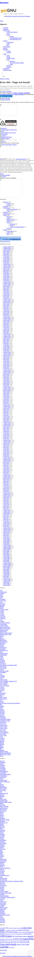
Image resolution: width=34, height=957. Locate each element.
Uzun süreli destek (8, 944)
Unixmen (2, 898)
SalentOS (2, 830)
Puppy (1, 814)
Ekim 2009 (6, 542)
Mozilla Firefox (4, 751)
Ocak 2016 (6, 432)
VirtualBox (3, 904)
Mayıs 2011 (6, 514)
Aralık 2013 (6, 469)
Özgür (27, 944)
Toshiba (2, 887)
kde (14, 939)
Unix (27, 942)
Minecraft (12, 61)
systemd (2, 874)
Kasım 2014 (6, 453)
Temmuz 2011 (7, 512)
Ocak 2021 (6, 345)
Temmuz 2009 (7, 547)
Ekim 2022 (6, 314)
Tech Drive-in (3, 879)
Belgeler (5, 49)
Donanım (5, 29)
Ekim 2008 (6, 560)
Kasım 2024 (6, 277)
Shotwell (2, 844)
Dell (1, 637)
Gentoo (2, 669)
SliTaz (1, 852)
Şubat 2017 (6, 413)
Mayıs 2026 (6, 251)
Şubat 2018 (6, 396)
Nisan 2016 (6, 428)
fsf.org (1, 173)
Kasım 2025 (6, 260)
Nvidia (2, 764)
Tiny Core (2, 884)
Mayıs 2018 (6, 391)
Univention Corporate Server (7, 897)
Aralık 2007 (6, 575)
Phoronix (2, 796)
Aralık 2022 (6, 311)
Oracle (1, 778)
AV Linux (2, 603)
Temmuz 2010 (7, 529)
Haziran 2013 (6, 478)
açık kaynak (19, 928)
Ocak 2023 (6, 309)
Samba (2, 833)
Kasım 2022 (6, 312)
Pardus (2, 784)
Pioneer (2, 803)
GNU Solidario (4, 682)
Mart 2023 (6, 307)
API (7, 928)
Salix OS (2, 831)
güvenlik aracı (2, 939)
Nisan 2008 (6, 569)
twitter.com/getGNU (21, 159)
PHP (1, 797)
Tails (1, 877)
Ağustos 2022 (7, 317)
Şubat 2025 (6, 273)
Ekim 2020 (6, 349)
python (12, 940)
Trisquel (2, 888)
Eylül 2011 (6, 509)
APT (1, 597)
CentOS (2, 614)
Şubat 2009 (6, 554)
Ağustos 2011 (6, 510)
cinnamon (13, 930)
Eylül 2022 (6, 315)
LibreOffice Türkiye (5, 719)
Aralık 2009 (6, 539)
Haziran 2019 (6, 372)
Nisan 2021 (6, 340)
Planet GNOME (4, 806)
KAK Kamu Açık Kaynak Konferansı (10, 703)
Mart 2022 (6, 324)
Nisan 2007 (6, 582)
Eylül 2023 (6, 298)
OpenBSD (3, 768)
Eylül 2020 (6, 350)
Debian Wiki (3, 631)
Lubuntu (2, 740)
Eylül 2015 (6, 438)
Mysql (1, 756)
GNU (1, 678)
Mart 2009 (6, 553)
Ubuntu (2, 890)
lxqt (0, 940)
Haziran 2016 (6, 425)
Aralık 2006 (6, 583)
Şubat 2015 (6, 449)
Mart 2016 (6, 430)
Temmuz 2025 (7, 266)
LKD (1, 737)
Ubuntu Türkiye (4, 891)
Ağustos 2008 (7, 563)
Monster (2, 750)
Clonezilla (2, 616)
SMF (1, 853)
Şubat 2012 (6, 501)
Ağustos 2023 (7, 299)
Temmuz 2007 (7, 580)
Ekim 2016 (6, 419)
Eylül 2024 (6, 280)
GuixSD (2, 690)
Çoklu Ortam (10, 42)
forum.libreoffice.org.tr (16, 38)
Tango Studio (3, 878)
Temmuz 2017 (7, 406)
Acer (1, 590)
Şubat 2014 (6, 466)
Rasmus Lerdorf (17, 940)
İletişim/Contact (7, 70)
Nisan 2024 (6, 287)
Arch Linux (3, 600)
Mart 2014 (6, 465)
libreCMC (2, 716)
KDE (1, 707)
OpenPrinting (3, 775)
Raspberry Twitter (4, 819)
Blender (2, 606)
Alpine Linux (3, 592)
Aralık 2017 (6, 399)
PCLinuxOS (3, 789)
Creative (2, 621)
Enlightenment (4, 653)
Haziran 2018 (6, 390)
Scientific (2, 836)
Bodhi (1, 608)
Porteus (2, 812)
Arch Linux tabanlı (12, 928)
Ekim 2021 (6, 331)
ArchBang (2, 599)
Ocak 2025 (6, 274)
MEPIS (2, 747)
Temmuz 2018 (7, 389)
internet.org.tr (3, 699)
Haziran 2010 (6, 531)
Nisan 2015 (6, 446)
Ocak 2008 (6, 573)
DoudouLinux (3, 641)
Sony (1, 857)
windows (19, 944)
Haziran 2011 (6, 513)
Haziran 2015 (6, 443)
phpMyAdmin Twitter (5, 802)
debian (16, 930)
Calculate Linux (4, 609)
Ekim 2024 (6, 279)
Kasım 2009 (6, 541)
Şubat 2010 (6, 536)
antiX (1, 595)
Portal (11, 64)
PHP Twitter (3, 799)
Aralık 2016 (6, 416)
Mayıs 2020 (6, 356)
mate (3, 940)
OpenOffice (3, 773)
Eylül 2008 (6, 561)
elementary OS (4, 650)
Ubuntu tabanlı (22, 942)
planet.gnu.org (4, 808)
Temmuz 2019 (7, 371)
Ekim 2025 (6, 261)
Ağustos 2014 (7, 457)
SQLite (2, 863)
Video (4, 54)
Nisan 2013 (6, 481)
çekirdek (4, 947)
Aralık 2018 (6, 381)
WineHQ (2, 912)
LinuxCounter (3, 725)
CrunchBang (3, 624)
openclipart (3, 770)
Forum (8, 35)
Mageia (2, 742)
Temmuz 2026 (7, 248)
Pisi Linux (2, 805)
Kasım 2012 (6, 488)
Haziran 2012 (6, 495)
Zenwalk (2, 919)
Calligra (2, 611)
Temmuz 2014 (7, 459)
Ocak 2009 (6, 555)
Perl (1, 792)
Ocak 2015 (6, 450)
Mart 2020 (6, 359)
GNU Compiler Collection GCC (8, 681)
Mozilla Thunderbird (5, 753)
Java (1, 700)
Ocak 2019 (6, 380)
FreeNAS (2, 662)
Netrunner (2, 762)
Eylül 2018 (6, 386)
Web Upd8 (3, 909)
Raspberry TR (3, 822)
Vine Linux (3, 903)
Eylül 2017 (6, 403)
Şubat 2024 (6, 290)
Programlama (6, 46)
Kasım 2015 (6, 435)
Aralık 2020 (6, 346)
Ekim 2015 (6, 437)
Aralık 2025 (6, 258)
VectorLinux (3, 901)
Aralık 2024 (6, 276)
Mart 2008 (6, 570)
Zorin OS (2, 922)
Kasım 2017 (6, 400)
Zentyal (2, 918)
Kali (1, 704)
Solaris (2, 855)
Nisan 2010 (6, 534)
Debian (12, 36)
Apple (1, 596)
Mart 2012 (6, 500)
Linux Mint (3, 734)
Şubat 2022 (6, 326)
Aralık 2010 (6, 522)
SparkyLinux (3, 860)
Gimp (8, 55)
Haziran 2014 (6, 460)
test (26, 940)
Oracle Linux (3, 780)
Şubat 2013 (6, 484)
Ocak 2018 (6, 397)
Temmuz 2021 (7, 336)
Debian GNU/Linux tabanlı (8, 932)
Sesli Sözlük (3, 843)
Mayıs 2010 (6, 532)
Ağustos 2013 (7, 475)
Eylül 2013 (6, 473)
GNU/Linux (6, 30)
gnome (29, 934)
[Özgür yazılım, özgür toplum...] (12, 14)
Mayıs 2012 (6, 497)
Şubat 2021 (6, 343)
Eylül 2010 (6, 526)
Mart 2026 (6, 254)
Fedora (2, 659)
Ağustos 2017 (7, 405)
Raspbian (2, 821)
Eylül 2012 (6, 491)
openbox (6, 940)
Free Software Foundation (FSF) (8, 665)
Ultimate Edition (4, 896)
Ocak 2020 (6, 362)
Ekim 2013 (6, 472)
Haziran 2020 (6, 355)
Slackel (2, 847)
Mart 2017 (6, 412)
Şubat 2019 (6, 378)
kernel (26, 939)
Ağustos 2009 (7, 545)
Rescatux (2, 827)
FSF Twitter (3, 668)
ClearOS (2, 615)
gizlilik (25, 933)
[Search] (16, 140)
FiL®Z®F (2, 953)
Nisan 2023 (6, 305)
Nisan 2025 (6, 270)
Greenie (2, 675)
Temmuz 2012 (7, 494)
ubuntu (17, 942)
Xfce (1, 916)
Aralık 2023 (6, 293)
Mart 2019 (6, 377)
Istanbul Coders (11, 58)
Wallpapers (6, 68)
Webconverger (4, 907)
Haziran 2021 (6, 337)
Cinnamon (2, 618)
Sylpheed (2, 871)
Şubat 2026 (6, 255)
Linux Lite (3, 729)
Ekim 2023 (6, 296)
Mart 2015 (6, 447)
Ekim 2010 (6, 525)
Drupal (2, 646)
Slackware (2, 849)
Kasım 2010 (6, 523)
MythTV (2, 761)
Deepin (2, 636)
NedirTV (9, 65)
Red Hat (2, 825)
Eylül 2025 (6, 263)
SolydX (2, 856)
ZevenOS (2, 920)
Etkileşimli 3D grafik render (10, 933)
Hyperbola (3, 693)
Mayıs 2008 (6, 567)
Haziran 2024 (6, 285)
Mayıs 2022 (6, 321)
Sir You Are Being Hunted (17, 62)
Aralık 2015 (6, 434)
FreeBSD (2, 660)
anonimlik (2, 928)
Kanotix (2, 706)
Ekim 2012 (6, 490)
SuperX (2, 869)
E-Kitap (9, 51)
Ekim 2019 (6, 367)
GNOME (2, 677)
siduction (2, 846)
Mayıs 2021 (6, 339)
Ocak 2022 (6, 327)
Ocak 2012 (6, 503)
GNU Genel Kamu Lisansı (19, 936)
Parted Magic (3, 787)
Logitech (2, 738)
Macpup (2, 741)
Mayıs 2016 (6, 427)
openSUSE (3, 777)
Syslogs (2, 872)
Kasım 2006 (6, 585)
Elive (1, 652)
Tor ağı (14, 942)
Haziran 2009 (6, 548)
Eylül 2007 (6, 577)
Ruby (1, 828)
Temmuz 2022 (7, 318)
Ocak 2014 (6, 468)
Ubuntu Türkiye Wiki (5, 893)
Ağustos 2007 (7, 579)
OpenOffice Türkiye (5, 774)
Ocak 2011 (6, 520)
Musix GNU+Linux (5, 754)
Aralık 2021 (6, 328)
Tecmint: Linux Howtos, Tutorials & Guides (11, 881)
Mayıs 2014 (6, 462)
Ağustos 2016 (7, 422)
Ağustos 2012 (7, 493)
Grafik (8, 43)
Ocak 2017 (6, 415)
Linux (8, 33)
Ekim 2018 (6, 384)
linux (31, 938)
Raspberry (2, 818)
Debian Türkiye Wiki (5, 634)
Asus (1, 602)
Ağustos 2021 (7, 334)
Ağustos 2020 (7, 352)
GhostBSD (3, 672)
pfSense (2, 795)
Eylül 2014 (6, 456)
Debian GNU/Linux (5, 628)
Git (1, 674)
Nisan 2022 (6, 323)
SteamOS (2, 865)
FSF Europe (3, 666)
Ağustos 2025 (7, 264)
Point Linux (3, 811)
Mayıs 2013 (6, 479)
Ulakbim (2, 894)
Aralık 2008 (6, 557)
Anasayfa (5, 27)
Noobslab (2, 765)
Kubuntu (2, 712)
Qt (0, 783)
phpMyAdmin (3, 800)
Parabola (2, 786)
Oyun (8, 60)
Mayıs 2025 (6, 268)
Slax (1, 850)
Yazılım (5, 40)
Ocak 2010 (6, 538)
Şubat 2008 (6, 572)
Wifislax (2, 910)
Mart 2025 (6, 271)
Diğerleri (9, 67)
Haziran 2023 (6, 302)
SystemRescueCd (4, 875)
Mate (1, 745)
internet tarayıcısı (9, 939)
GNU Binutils (3, 679)
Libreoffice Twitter (5, 720)
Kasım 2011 (6, 506)
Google (2, 687)
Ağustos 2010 (7, 528)
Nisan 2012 (6, 498)
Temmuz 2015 (7, 441)
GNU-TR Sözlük (4, 685)
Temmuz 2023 (7, 301)
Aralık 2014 (6, 452)
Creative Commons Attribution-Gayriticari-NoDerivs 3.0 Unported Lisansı (15, 93)
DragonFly (3, 643)
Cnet (1, 619)
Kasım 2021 (6, 330)
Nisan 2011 (6, 516)
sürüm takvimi (23, 940)
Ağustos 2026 (7, 246)
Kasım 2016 (6, 418)
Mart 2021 (6, 342)
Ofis (8, 45)
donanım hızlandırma (22, 932)
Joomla (2, 701)
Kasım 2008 (6, 558)
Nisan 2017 (6, 411)
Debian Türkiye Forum (6, 633)
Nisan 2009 (6, 551)
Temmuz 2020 (7, 353)
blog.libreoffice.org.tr (15, 39)
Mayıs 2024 (6, 286)
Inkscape (2, 694)
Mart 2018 (6, 394)
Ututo (1, 900)
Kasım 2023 (6, 295)
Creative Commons (5, 622)
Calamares (9, 930)
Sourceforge (3, 859)
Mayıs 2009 (6, 550)
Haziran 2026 (6, 249)
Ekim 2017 (6, 402)
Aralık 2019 (6, 364)
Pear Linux (3, 790)
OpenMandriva (4, 771)
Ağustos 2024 (7, 282)
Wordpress (3, 913)
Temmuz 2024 (7, 283)
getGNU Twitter (4, 671)
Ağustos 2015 (7, 440)
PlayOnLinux (3, 809)
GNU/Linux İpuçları (12, 32)
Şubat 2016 (6, 431)
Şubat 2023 (6, 308)
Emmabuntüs (3, 655)
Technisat (2, 882)
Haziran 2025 (6, 267)
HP (1, 691)
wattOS (2, 906)
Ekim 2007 (6, 576)
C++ (5, 930)
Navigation (4, 2)
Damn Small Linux (5, 627)
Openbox (2, 767)
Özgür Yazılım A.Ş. (5, 781)
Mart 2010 (6, 535)
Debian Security (4, 630)
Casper (2, 612)
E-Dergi (9, 52)
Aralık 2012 (6, 487)
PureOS (2, 815)
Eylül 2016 (6, 421)
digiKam (2, 638)
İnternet (5, 48)
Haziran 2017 (6, 408)
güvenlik (30, 936)
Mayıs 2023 (6, 304)
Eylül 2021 (6, 333)
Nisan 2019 (6, 375)
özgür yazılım (11, 947)
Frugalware (3, 663)
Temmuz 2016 (7, 424)
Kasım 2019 (6, 365)
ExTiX (2, 658)
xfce (23, 944)
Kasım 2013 (6, 471)
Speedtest (2, 862)
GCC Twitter (3, 684)
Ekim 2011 (6, 507)
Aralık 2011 (6, 504)
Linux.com (3, 723)
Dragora (2, 644)
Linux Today (3, 735)
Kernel (2, 709)
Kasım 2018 (6, 383)
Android (2, 593)
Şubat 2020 (6, 361)
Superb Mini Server (5, 868)
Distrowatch (3, 640)
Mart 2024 (6, 289)
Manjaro (2, 744)
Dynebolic (2, 649)
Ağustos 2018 (7, 387)
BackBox (2, 605)
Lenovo (2, 715)
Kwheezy (2, 713)
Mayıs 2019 (6, 374)
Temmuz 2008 (7, 564)
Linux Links (3, 731)
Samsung (2, 834)
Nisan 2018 (6, 393)
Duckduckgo (3, 647)
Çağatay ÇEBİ (4, 625)
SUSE (1, 866)
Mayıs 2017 (6, 409)
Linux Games (3, 726)
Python (8, 57)
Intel (1, 696)
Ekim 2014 (6, 454)
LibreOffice (3, 718)
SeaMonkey (3, 840)
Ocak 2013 (6, 485)
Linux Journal (3, 728)
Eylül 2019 (6, 368)
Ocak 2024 (6, 292)
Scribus (2, 837)
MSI (1, 748)
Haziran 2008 (6, 566)
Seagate (2, 838)
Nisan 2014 (6, 463)
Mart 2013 (6, 482)
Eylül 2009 (6, 544)
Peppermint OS (4, 793)
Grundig (2, 688)
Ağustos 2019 (7, 369)
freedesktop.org (19, 933)
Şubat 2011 (6, 519)
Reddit (1, 824)
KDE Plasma (19, 939)
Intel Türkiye (3, 697)
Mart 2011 (6, 517)
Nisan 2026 (6, 252)
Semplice (2, 841)
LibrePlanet (3, 722)
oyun (9, 940)
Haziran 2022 (6, 320)
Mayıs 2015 (6, 444)
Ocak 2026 (6, 257)
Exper (1, 656)
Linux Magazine (4, 732)
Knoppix (2, 710)
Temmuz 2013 (7, 476)
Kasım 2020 (6, 348)
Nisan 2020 (6, 358)
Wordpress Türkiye (5, 915)
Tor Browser (3, 885)
